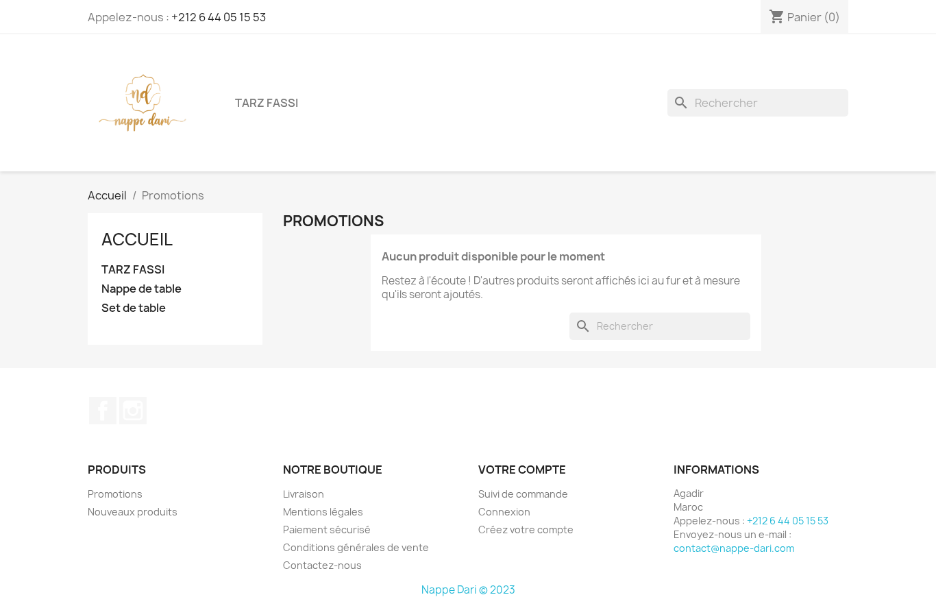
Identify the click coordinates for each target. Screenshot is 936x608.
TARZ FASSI (266, 102)
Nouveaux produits (132, 511)
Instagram (133, 410)
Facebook (102, 410)
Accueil (137, 239)
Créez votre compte (526, 529)
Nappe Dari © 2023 (468, 590)
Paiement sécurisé (327, 529)
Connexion (504, 511)
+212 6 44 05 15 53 (218, 17)
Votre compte (522, 469)
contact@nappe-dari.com (734, 548)
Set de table (133, 308)
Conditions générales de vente (356, 547)
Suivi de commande (523, 493)
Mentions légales (323, 511)
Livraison (303, 493)
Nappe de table (141, 289)
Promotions (115, 493)
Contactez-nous (322, 565)
